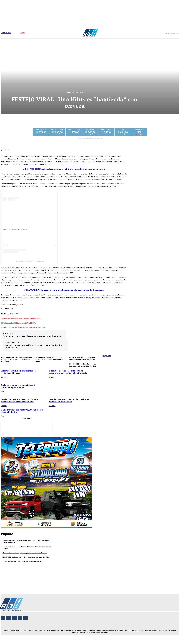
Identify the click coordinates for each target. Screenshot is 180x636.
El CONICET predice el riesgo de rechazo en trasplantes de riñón (82, 365)
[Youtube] (25, 618)
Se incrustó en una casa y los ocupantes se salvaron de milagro (32, 336)
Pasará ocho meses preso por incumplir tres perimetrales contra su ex (69, 400)
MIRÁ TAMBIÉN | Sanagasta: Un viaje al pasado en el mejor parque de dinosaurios (64, 290)
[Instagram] (8, 618)
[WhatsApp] (34, 427)
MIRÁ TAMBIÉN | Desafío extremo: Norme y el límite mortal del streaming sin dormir (64, 169)
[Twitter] (19, 427)
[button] (19, 33)
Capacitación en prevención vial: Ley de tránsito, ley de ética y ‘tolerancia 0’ (34, 346)
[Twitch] (14, 618)
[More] (41, 426)
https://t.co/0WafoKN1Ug (26, 323)
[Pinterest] (26, 427)
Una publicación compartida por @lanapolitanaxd (29, 261)
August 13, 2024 (39, 327)
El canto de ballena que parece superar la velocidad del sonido (82, 358)
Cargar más (107, 356)
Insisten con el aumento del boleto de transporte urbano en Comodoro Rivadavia (68, 372)
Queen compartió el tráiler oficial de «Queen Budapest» (22, 561)
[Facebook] (11, 427)
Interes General (74, 93)
